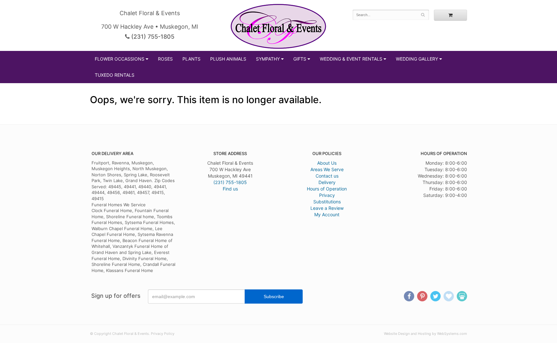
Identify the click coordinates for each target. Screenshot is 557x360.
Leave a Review (327, 208)
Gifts (299, 59)
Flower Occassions (119, 59)
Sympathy (268, 59)
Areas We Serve (327, 169)
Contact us (327, 176)
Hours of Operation (327, 188)
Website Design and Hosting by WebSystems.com (425, 333)
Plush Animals (228, 59)
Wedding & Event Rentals (351, 59)
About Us (327, 163)
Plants (191, 59)
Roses (165, 59)
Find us (230, 188)
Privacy (327, 195)
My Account (326, 214)
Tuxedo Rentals (114, 75)
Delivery (327, 182)
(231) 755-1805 (152, 36)
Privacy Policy (162, 333)
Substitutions (327, 201)
